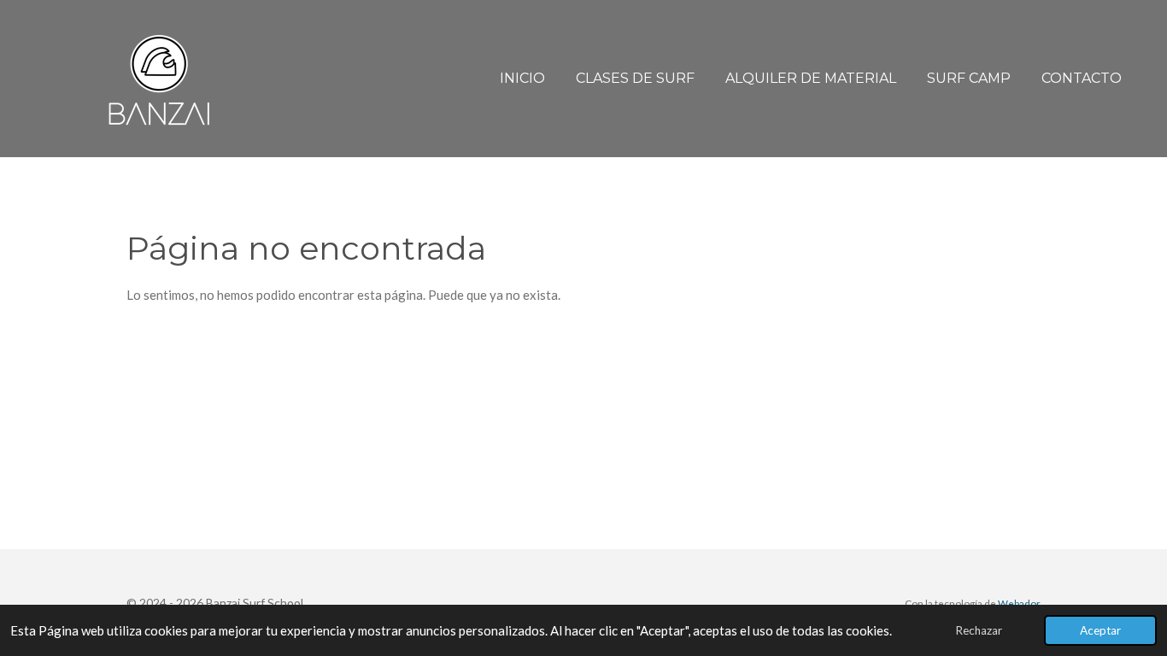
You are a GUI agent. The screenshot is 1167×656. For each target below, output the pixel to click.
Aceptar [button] (1100, 630)
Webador (1019, 603)
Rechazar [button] (978, 630)
